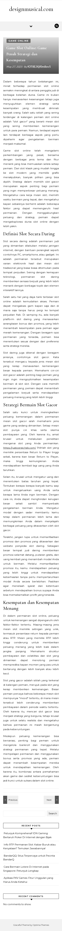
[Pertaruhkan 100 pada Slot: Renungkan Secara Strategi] (10, 800)
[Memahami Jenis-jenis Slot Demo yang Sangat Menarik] (52, 800)
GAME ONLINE (18, 40)
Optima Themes (41, 925)
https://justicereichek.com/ (19, 447)
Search (53, 813)
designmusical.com (31, 9)
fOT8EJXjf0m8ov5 (39, 66)
